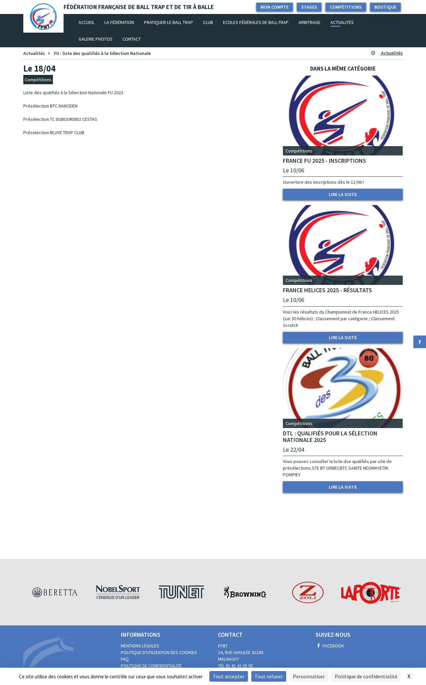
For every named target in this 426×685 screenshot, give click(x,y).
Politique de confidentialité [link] (366, 676)
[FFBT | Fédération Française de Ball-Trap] (43, 22)
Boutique (385, 7)
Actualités (342, 22)
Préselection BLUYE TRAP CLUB (53, 132)
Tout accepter (229, 676)
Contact (131, 39)
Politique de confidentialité (151, 666)
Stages (309, 7)
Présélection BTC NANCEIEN (50, 106)
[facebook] (419, 342)
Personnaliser (309, 676)
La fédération (119, 22)
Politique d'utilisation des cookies (159, 652)
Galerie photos (95, 39)
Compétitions (346, 7)
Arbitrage (309, 22)
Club (208, 22)
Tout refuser (269, 676)
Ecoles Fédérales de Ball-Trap (256, 22)
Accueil (89, 22)
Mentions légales (140, 646)
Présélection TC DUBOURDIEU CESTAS (60, 119)
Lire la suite (343, 194)
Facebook (332, 646)
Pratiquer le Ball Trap (168, 22)
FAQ (125, 659)
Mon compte (275, 7)
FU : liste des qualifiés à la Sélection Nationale (102, 53)
